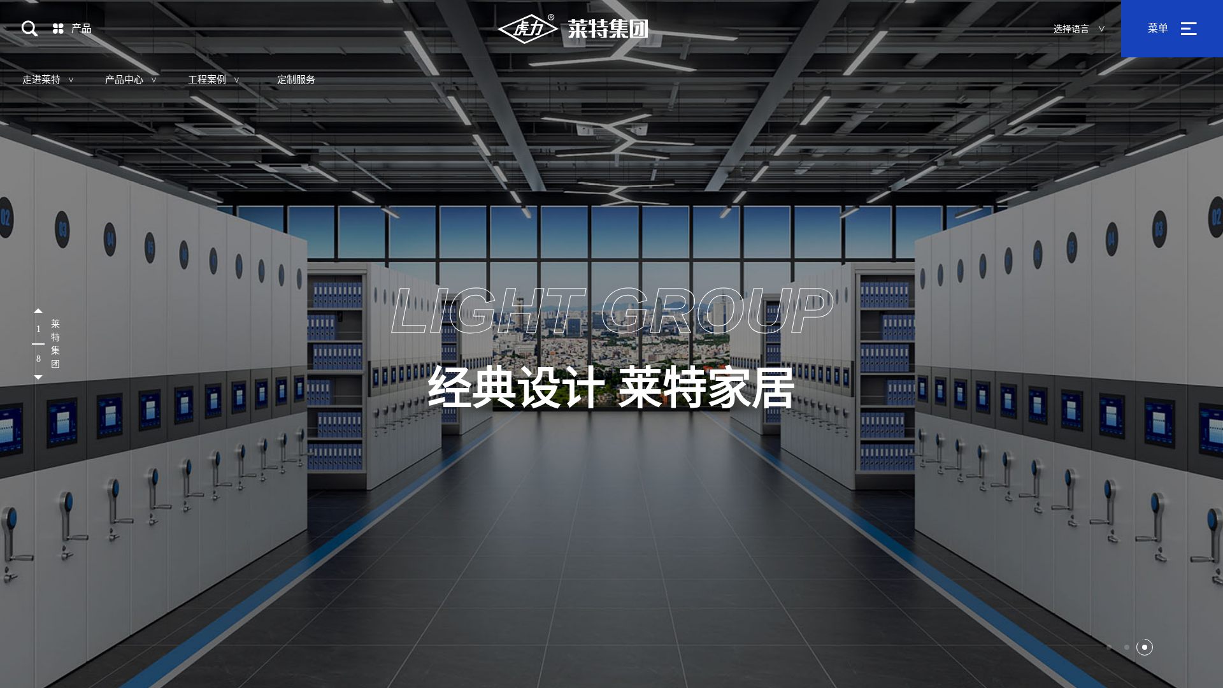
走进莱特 (41, 79)
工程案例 (207, 79)
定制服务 (296, 79)
